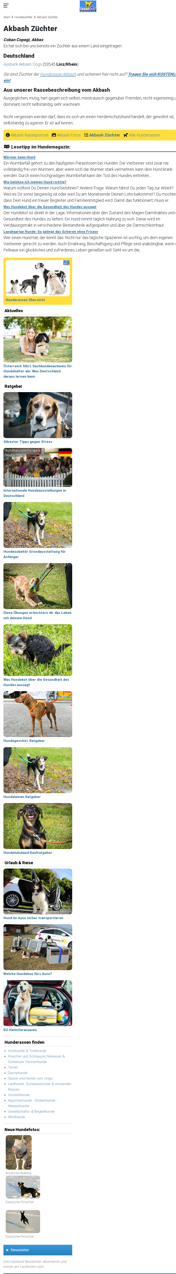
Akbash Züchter (104, 135)
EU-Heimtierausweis (20, 1030)
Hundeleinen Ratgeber (22, 797)
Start (6, 17)
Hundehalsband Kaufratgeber (27, 853)
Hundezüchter (23, 17)
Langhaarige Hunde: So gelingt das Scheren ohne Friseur (50, 232)
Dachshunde (18, 1073)
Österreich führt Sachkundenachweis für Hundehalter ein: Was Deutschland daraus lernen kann (37, 371)
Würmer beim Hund (19, 157)
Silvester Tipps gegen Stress (27, 442)
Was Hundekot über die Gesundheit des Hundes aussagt (49, 207)
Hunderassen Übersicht (25, 300)
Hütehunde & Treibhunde (27, 1051)
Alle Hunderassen (144, 135)
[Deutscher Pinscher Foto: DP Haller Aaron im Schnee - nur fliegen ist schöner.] (23, 1222)
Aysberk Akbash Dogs (23, 64)
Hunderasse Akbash (58, 74)
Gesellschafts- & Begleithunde (31, 1111)
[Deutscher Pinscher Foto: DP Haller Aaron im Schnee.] (23, 1187)
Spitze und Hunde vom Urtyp (30, 1078)
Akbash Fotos (69, 135)
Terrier (13, 1067)
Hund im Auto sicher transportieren (33, 918)
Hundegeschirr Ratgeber (24, 741)
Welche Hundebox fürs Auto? (27, 974)
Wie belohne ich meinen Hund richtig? (34, 182)
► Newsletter (17, 1250)
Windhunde (16, 1117)
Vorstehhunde (19, 1095)
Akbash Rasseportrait (30, 135)
